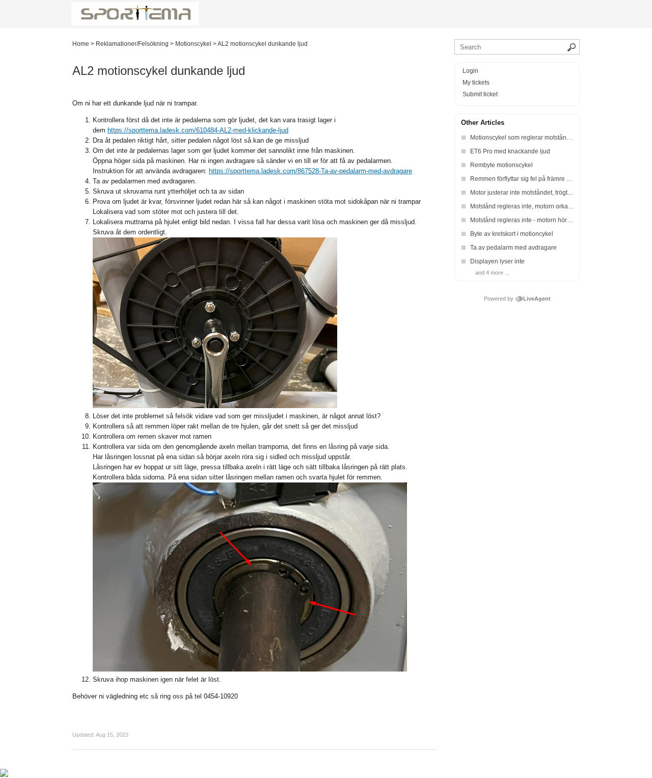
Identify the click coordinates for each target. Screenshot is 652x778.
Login (470, 70)
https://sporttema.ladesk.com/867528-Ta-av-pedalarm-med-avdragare (310, 171)
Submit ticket (480, 94)
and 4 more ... (492, 273)
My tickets (476, 82)
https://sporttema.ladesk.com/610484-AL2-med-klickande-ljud (197, 130)
